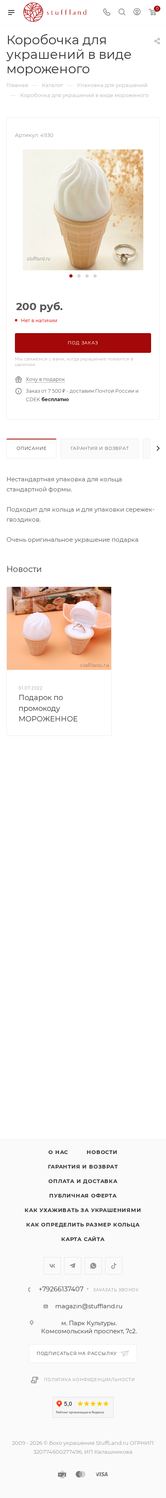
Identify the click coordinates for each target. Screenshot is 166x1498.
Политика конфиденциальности (89, 1379)
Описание (31, 448)
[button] (71, 276)
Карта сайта (83, 1239)
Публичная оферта (83, 1195)
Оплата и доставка (83, 1181)
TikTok (113, 1265)
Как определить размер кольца (82, 1224)
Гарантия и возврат (100, 448)
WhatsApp (93, 1265)
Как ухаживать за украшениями (83, 1210)
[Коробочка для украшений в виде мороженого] (83, 209)
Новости (102, 1152)
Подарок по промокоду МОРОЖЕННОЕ (48, 708)
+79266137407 (61, 1289)
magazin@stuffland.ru (88, 1306)
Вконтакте (52, 1265)
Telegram (72, 1265)
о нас (58, 1152)
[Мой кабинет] (137, 13)
